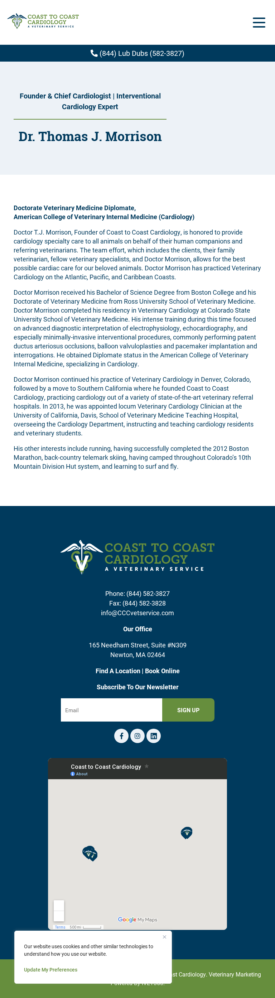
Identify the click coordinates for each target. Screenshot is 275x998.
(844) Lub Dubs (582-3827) (141, 53)
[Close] (164, 936)
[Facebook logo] (121, 736)
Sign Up (188, 710)
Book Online (162, 670)
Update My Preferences (50, 969)
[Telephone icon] (153, 736)
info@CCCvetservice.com (137, 612)
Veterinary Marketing (235, 974)
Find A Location (119, 670)
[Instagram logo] (137, 736)
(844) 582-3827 (148, 593)
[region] (93, 957)
